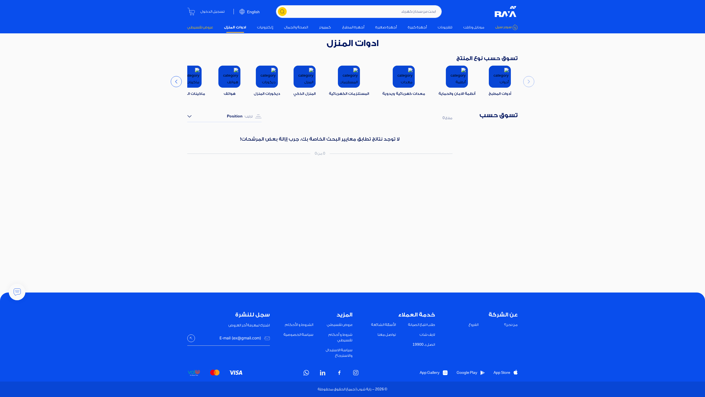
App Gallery (430, 373)
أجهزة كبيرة (417, 27)
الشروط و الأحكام (299, 325)
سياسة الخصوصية (298, 334)
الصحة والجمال (296, 27)
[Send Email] (191, 338)
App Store (502, 373)
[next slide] (176, 81)
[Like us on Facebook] (339, 373)
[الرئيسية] (506, 11)
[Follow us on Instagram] (356, 372)
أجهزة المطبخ (353, 27)
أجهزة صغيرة (386, 27)
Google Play (467, 373)
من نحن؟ (511, 325)
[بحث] (282, 11)
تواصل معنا (387, 334)
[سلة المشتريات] (191, 11)
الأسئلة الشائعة (383, 325)
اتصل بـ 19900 (424, 344)
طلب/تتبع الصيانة (421, 325)
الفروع (474, 325)
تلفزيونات (445, 27)
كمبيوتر (325, 27)
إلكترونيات (265, 27)
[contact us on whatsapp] (306, 372)
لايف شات (427, 334)
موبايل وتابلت (473, 27)
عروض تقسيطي (200, 27)
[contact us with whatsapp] (17, 292)
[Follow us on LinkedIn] (323, 372)
